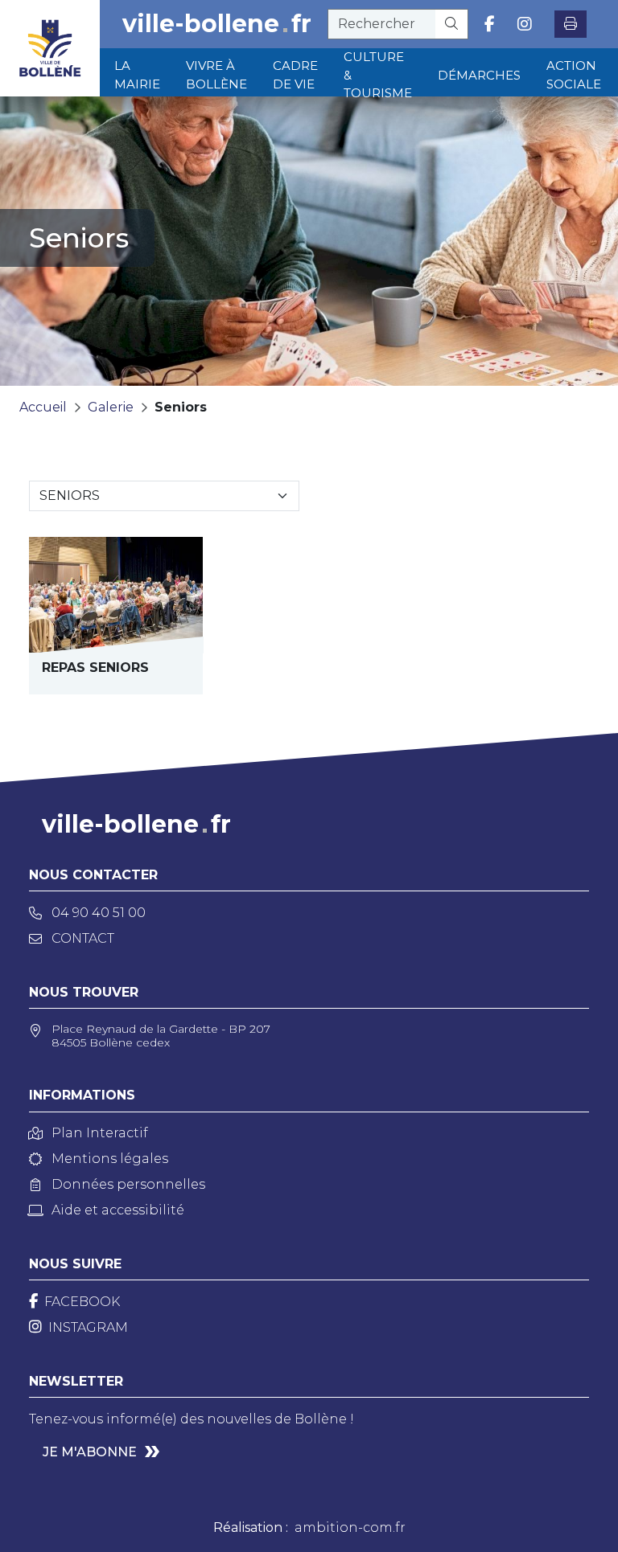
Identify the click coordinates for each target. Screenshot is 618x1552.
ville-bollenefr (216, 24)
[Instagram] (524, 24)
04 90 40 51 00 (99, 912)
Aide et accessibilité (118, 1210)
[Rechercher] (451, 24)
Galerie (111, 407)
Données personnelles (128, 1184)
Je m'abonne (90, 1452)
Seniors (180, 407)
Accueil (43, 407)
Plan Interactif (100, 1132)
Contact (83, 938)
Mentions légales (110, 1158)
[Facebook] (489, 24)
